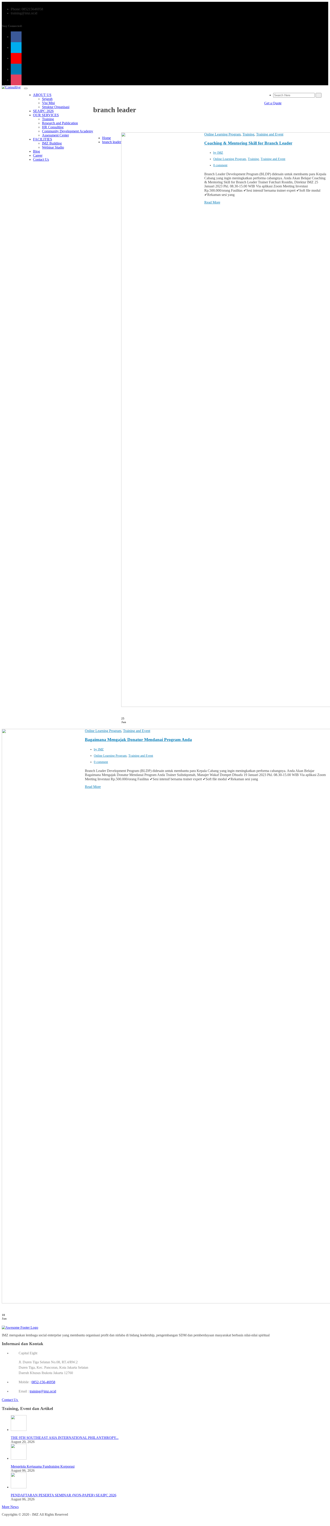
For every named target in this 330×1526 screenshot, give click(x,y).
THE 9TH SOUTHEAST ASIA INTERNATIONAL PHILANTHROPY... (65, 1438)
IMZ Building (52, 143)
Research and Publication (60, 123)
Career (37, 155)
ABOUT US (42, 95)
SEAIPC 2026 (43, 111)
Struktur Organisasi (55, 107)
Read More (212, 202)
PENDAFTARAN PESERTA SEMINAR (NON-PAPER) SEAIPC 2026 (63, 1495)
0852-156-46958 (43, 1382)
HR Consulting (53, 127)
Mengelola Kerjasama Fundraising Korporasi (43, 1466)
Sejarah (47, 99)
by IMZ (218, 152)
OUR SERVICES (46, 115)
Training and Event (269, 134)
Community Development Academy (67, 131)
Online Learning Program (222, 134)
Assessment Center (55, 135)
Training (48, 119)
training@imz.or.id (43, 1391)
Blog (36, 151)
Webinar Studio (53, 147)
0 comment (220, 165)
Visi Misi (48, 103)
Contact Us (41, 159)
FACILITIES (42, 139)
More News (10, 1507)
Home (106, 138)
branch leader (111, 142)
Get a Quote (273, 103)
